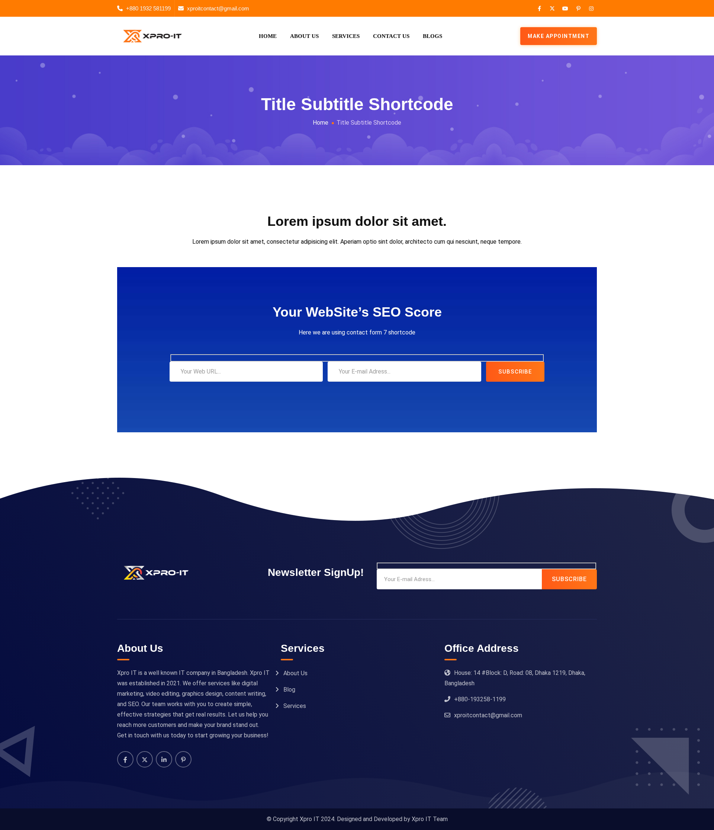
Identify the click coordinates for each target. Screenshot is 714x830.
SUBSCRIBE (515, 371)
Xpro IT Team (430, 819)
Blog (289, 689)
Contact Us (391, 36)
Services (346, 36)
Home (268, 36)
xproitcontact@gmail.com (218, 8)
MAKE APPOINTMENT (558, 36)
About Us (304, 36)
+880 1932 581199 (148, 8)
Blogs (432, 36)
